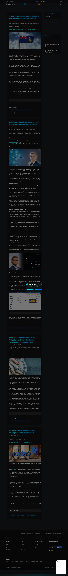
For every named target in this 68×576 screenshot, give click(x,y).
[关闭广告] (57, 561)
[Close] (41, 284)
